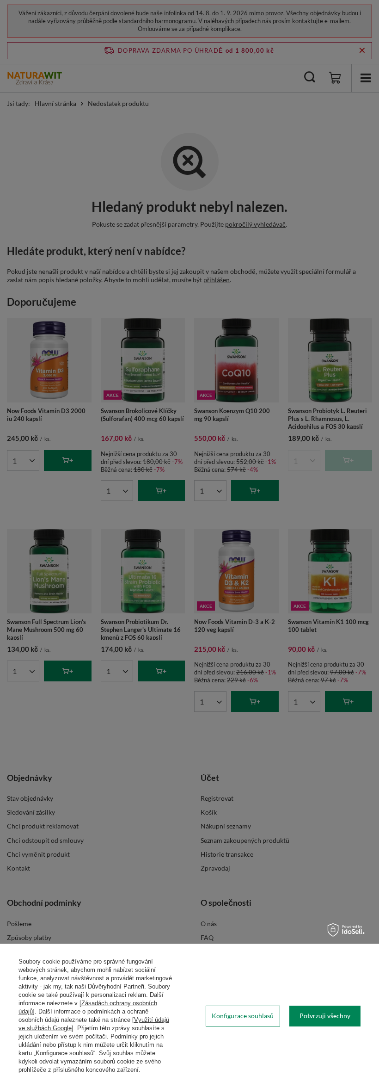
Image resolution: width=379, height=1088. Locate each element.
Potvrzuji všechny (325, 1016)
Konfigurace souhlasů (243, 1016)
